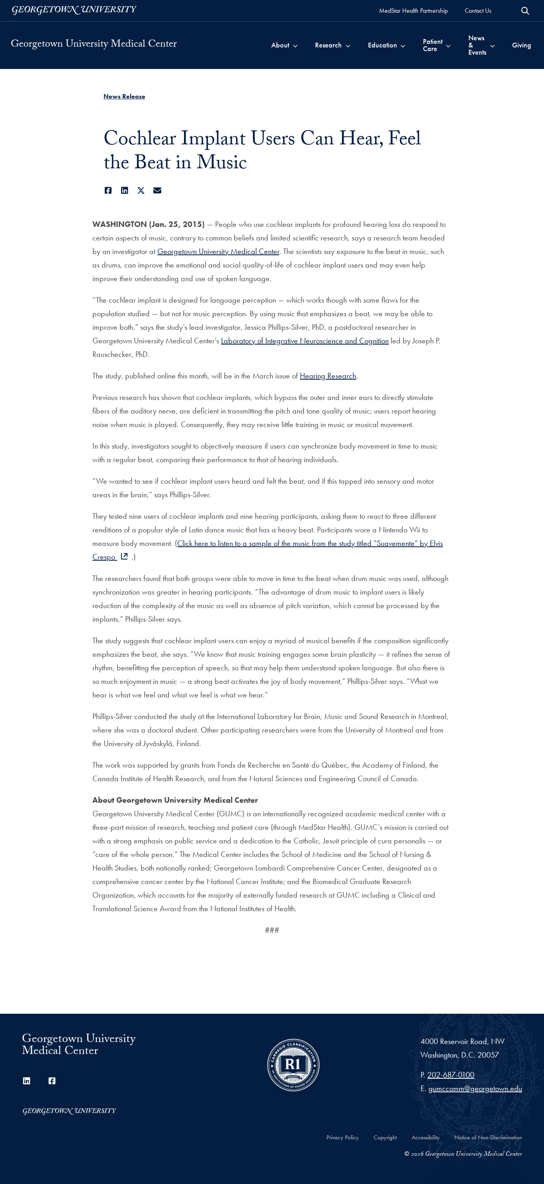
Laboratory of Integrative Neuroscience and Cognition (305, 340)
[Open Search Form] (525, 11)
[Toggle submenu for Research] (348, 45)
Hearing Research (328, 375)
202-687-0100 (450, 1075)
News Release (124, 96)
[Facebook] (108, 190)
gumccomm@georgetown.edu (475, 1088)
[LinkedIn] (125, 190)
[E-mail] (157, 190)
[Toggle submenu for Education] (403, 45)
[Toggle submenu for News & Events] (492, 45)
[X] (141, 190)
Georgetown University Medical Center (94, 45)
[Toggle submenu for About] (295, 45)
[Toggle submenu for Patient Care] (448, 45)
